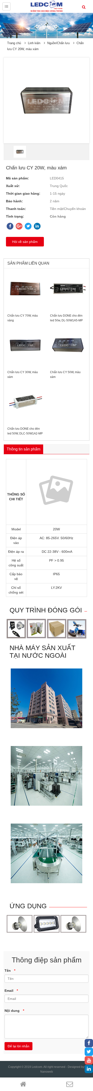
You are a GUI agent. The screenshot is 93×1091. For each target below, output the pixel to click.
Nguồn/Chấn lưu (58, 43)
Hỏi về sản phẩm (25, 242)
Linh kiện (34, 43)
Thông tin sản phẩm (23, 449)
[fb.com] (89, 1043)
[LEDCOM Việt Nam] (46, 6)
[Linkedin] (89, 1069)
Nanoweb (46, 1071)
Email (11, 990)
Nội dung (14, 1011)
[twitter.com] (89, 1052)
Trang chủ (14, 43)
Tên (10, 970)
